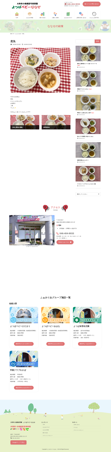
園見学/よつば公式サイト (87, 343)
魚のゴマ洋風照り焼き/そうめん (85, 136)
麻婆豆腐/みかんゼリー (83, 160)
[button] (65, 242)
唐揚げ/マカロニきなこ (84, 89)
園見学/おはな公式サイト (55, 343)
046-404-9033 (67, 233)
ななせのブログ (46, 427)
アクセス (76, 427)
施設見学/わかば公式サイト (24, 387)
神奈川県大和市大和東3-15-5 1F (18, 436)
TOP (44, 424)
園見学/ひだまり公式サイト (24, 343)
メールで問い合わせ (93, 4)
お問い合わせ (77, 424)
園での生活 (45, 432)
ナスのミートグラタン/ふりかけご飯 (86, 184)
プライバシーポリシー (48, 435)
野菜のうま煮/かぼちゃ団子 (85, 112)
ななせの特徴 (46, 430)
